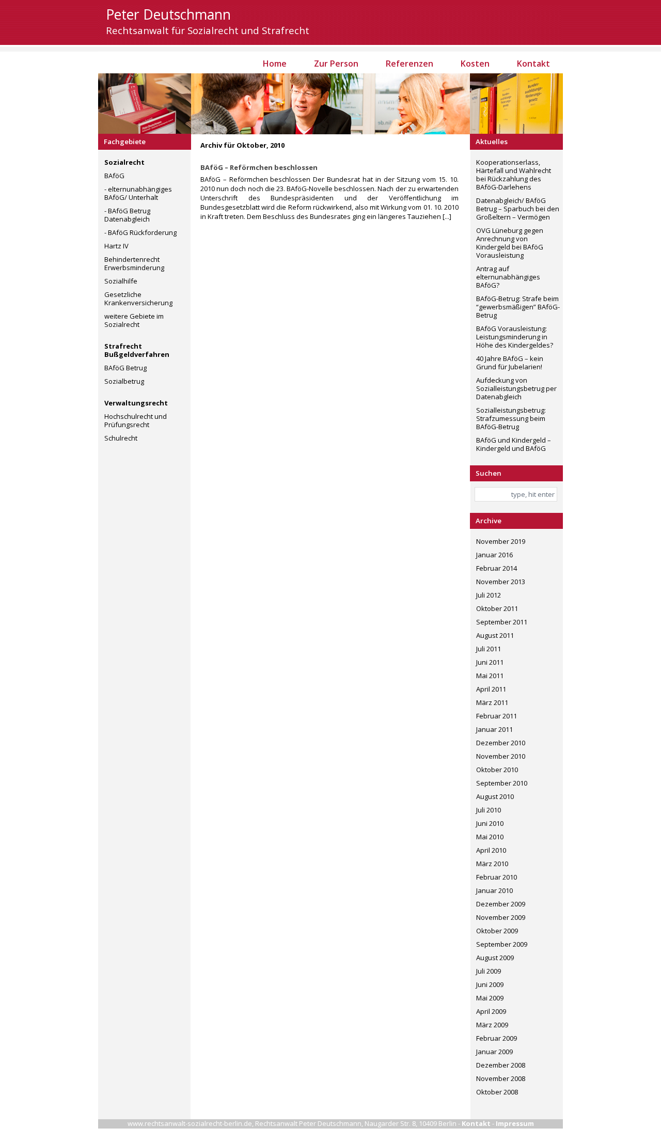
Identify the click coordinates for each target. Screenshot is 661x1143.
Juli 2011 (488, 648)
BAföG (114, 175)
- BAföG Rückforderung (140, 232)
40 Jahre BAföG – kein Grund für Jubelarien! (509, 362)
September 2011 (501, 622)
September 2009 (501, 944)
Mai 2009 (489, 998)
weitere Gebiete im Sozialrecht (134, 320)
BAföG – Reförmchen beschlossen (259, 167)
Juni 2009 (489, 984)
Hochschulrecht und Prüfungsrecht (135, 420)
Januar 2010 (494, 890)
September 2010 (501, 783)
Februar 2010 (496, 877)
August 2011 (495, 635)
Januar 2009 (494, 1051)
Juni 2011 (489, 662)
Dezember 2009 (500, 904)
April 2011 (491, 689)
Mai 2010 (489, 836)
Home (275, 63)
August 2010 (495, 796)
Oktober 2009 (497, 930)
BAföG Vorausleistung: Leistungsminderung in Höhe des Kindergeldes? (514, 337)
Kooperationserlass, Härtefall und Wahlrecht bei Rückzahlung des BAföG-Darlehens (513, 175)
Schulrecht (120, 438)
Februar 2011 (496, 716)
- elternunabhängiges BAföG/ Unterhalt (138, 193)
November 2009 (500, 917)
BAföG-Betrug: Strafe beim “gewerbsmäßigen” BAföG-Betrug (518, 307)
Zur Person (336, 63)
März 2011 (492, 702)
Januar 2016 (494, 554)
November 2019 (500, 541)
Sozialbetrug (124, 381)
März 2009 (492, 1024)
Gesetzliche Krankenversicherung (138, 298)
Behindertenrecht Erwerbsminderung (134, 263)
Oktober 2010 (497, 769)
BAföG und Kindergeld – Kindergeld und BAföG (513, 444)
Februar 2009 (496, 1038)
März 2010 (492, 863)
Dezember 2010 (500, 742)
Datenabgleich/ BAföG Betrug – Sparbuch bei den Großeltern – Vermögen (517, 209)
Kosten (475, 63)
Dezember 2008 (500, 1065)
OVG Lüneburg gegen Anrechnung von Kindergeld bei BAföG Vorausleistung (509, 243)
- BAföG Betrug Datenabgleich (127, 215)
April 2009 (491, 1011)
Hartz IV (116, 245)
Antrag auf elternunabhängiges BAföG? (508, 277)
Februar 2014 (496, 568)
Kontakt (533, 63)
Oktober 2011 (497, 608)
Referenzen (409, 63)
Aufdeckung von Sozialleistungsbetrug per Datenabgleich (516, 388)
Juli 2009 (488, 971)
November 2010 (500, 756)
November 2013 (500, 581)
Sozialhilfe (120, 281)
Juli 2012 (488, 595)
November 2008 (500, 1078)
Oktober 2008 (497, 1092)
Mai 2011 (489, 675)
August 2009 (495, 957)
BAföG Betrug (125, 367)
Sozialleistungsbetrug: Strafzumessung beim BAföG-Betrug (511, 418)
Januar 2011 (494, 729)
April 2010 (491, 850)
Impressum (515, 1123)
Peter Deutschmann (168, 14)
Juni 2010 (489, 823)
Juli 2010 (488, 810)
